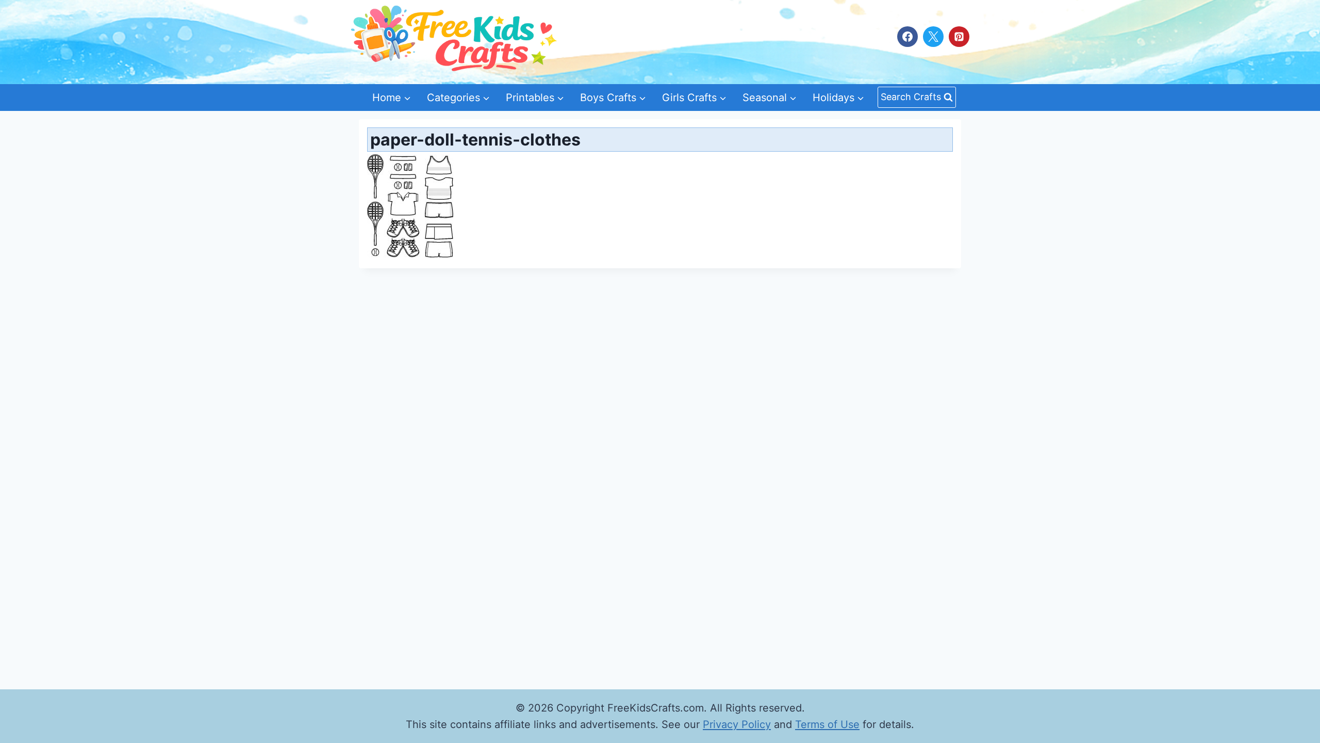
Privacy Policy (737, 724)
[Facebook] (907, 36)
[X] (933, 36)
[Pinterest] (959, 36)
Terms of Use (827, 724)
